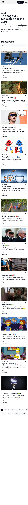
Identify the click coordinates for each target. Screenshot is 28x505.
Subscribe (20, 2)
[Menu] (26, 2)
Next (16, 413)
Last (23, 413)
